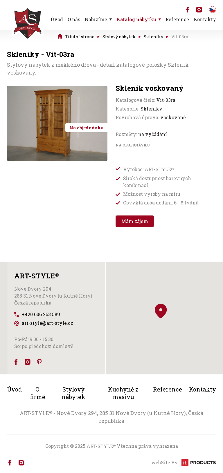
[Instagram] (199, 9)
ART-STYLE (101, 446)
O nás (74, 19)
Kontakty (205, 19)
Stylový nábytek (119, 36)
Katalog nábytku (136, 19)
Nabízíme (96, 19)
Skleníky (153, 36)
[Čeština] (212, 9)
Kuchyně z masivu (123, 392)
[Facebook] (187, 9)
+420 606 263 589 (41, 314)
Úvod (57, 19)
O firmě (37, 392)
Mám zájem (134, 221)
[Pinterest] (39, 362)
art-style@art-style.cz (47, 323)
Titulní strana (79, 36)
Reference (177, 19)
